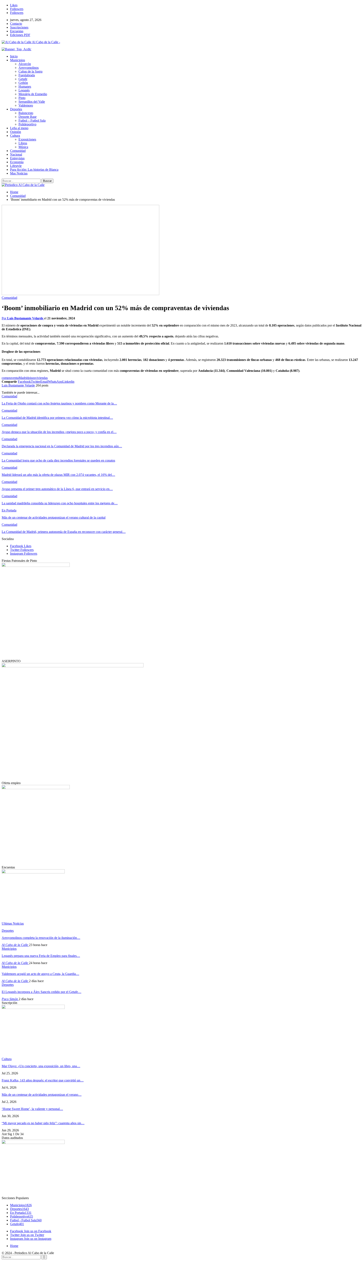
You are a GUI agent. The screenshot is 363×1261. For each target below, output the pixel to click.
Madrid (23, 378)
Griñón (23, 83)
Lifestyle (16, 166)
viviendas (41, 378)
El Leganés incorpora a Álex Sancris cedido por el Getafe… (41, 992)
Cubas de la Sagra (30, 71)
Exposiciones (27, 139)
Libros (22, 143)
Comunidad (18, 150)
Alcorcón (24, 64)
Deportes (16, 109)
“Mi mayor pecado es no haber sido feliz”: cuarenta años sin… (43, 1123)
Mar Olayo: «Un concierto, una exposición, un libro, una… (41, 1066)
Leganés (24, 90)
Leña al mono (19, 128)
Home (14, 1246)
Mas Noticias (19, 173)
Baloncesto (25, 113)
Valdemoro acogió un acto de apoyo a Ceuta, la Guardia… (40, 974)
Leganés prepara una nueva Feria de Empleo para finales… (41, 956)
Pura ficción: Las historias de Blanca (34, 169)
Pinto (21, 98)
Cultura (15, 135)
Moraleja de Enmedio (32, 94)
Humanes (24, 86)
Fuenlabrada (26, 75)
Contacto (16, 23)
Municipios (17, 60)
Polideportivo (27, 124)
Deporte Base (27, 116)
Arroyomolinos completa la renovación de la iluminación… (41, 938)
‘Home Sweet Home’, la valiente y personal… (32, 1109)
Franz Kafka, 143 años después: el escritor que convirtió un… (43, 1080)
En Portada (9, 510)
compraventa (10, 378)
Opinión (15, 132)
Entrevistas (17, 158)
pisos (31, 378)
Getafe (22, 79)
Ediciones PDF (20, 35)
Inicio (14, 56)
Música (23, 147)
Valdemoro (25, 105)
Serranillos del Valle (31, 101)
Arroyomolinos (28, 67)
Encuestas (16, 31)
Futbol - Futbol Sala (26, 1220)
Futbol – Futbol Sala (32, 120)
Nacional (16, 154)
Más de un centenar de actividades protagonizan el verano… (42, 1094)
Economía (17, 162)
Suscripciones (19, 27)
